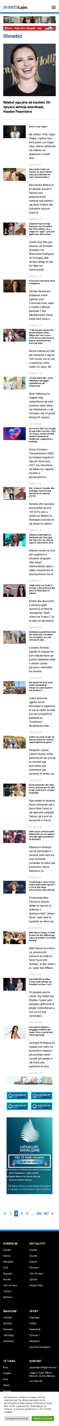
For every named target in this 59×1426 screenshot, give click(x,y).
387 (46, 1213)
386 (39, 1213)
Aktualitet (38, 1243)
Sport (34, 1311)
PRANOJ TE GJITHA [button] (43, 1418)
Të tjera (9, 1361)
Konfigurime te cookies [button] (17, 1418)
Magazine (10, 1311)
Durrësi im (10, 1243)
